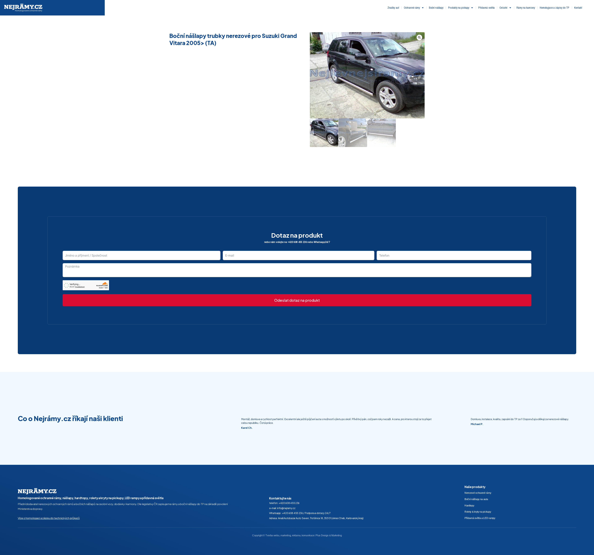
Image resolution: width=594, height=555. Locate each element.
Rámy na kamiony (526, 7)
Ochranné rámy (412, 7)
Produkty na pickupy (458, 7)
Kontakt (578, 7)
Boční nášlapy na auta (476, 499)
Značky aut (393, 7)
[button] (419, 37)
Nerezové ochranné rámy (478, 493)
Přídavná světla (486, 7)
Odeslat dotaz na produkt (297, 300)
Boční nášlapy (436, 7)
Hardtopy (469, 505)
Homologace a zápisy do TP (554, 7)
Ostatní (503, 7)
